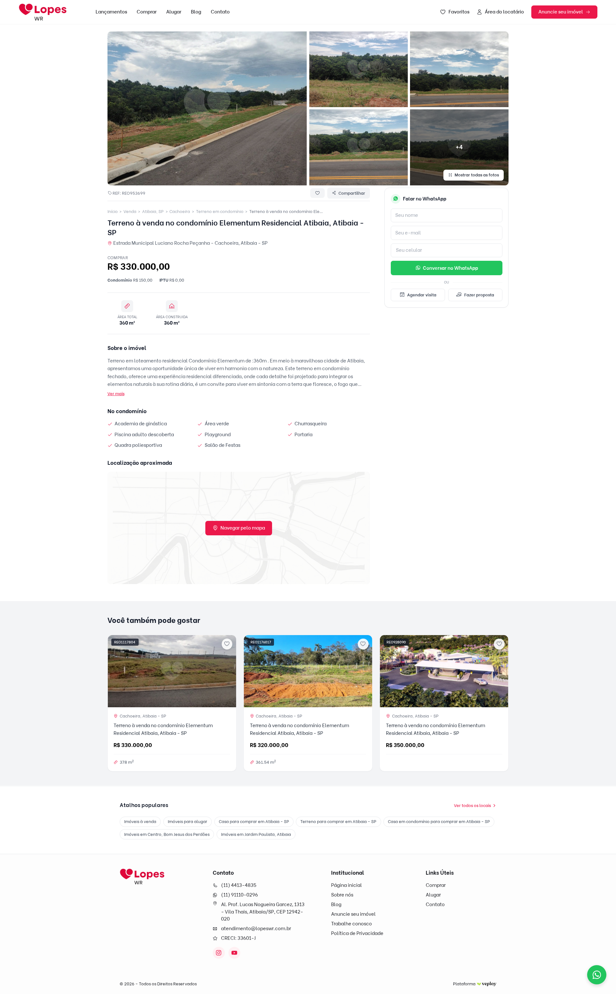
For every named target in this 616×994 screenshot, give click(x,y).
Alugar (173, 12)
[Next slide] (229, 671)
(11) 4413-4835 (238, 885)
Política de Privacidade (357, 933)
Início (112, 211)
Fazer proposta (479, 294)
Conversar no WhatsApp (450, 268)
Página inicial (346, 885)
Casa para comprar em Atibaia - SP (254, 821)
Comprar (147, 12)
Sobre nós (342, 895)
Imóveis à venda (140, 821)
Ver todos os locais (472, 805)
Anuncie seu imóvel (560, 12)
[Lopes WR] (142, 877)
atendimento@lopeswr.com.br (256, 928)
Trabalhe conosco (351, 924)
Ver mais (115, 393)
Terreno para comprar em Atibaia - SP (338, 821)
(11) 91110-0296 (239, 895)
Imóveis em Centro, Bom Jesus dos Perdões (167, 834)
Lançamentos (111, 12)
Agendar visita (421, 294)
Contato (220, 12)
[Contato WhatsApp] (596, 974)
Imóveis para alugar (187, 821)
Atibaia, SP (153, 211)
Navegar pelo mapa (242, 528)
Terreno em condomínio (220, 211)
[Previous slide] (115, 671)
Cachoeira (179, 211)
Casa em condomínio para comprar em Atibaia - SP (439, 821)
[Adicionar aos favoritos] (227, 644)
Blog (196, 12)
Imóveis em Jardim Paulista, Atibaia (256, 834)
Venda (130, 211)
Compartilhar (351, 193)
